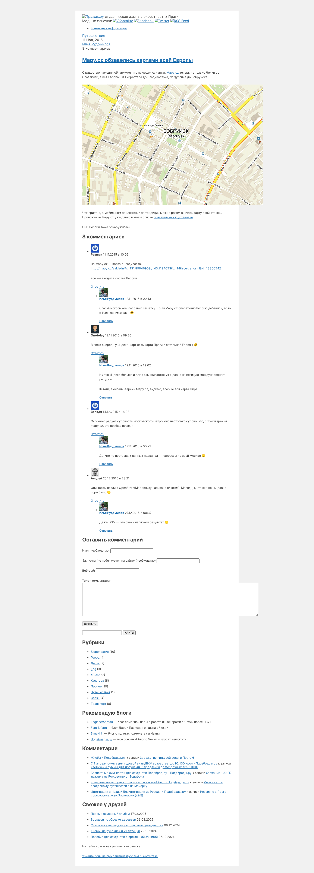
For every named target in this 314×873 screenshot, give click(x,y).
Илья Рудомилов (96, 44)
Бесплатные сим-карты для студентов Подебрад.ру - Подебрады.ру (141, 773)
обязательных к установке (173, 217)
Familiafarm (99, 727)
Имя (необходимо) (96, 550)
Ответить (97, 286)
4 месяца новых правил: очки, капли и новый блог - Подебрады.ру (140, 782)
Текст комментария (96, 580)
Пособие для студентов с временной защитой (124, 837)
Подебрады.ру (101, 739)
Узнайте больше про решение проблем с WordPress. (120, 856)
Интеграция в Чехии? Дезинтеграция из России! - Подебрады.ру (138, 791)
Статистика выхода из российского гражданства (127, 825)
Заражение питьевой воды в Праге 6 (167, 757)
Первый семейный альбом (110, 813)
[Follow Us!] (162, 21)
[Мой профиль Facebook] (144, 21)
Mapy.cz (173, 72)
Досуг (95, 663)
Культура (97, 680)
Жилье (95, 675)
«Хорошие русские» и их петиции (115, 831)
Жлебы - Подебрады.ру (108, 757)
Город (95, 657)
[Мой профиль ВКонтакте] (123, 21)
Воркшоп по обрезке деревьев (113, 819)
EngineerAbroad (102, 722)
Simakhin (97, 733)
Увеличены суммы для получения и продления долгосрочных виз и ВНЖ (144, 767)
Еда (93, 669)
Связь (95, 698)
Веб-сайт (88, 570)
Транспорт (98, 703)
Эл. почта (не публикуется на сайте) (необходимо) (119, 560)
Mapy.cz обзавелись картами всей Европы (137, 60)
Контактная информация (109, 28)
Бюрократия (100, 651)
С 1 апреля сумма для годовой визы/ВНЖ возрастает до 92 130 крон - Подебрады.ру (154, 763)
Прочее (96, 686)
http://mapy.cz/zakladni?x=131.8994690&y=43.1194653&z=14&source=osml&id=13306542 (156, 268)
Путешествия (93, 35)
